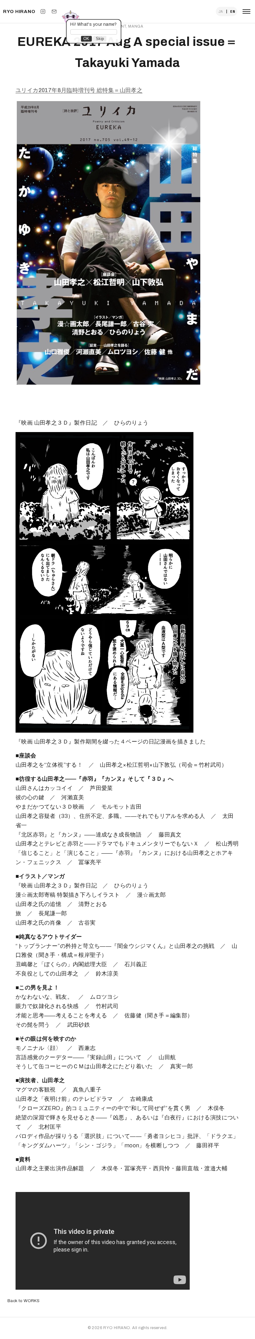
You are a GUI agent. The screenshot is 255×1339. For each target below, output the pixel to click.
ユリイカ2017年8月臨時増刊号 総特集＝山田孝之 (79, 90)
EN (232, 11)
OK (86, 38)
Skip (100, 38)
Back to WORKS (23, 1300)
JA (220, 11)
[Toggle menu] (246, 11)
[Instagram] (43, 11)
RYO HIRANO (19, 11)
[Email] (54, 11)
